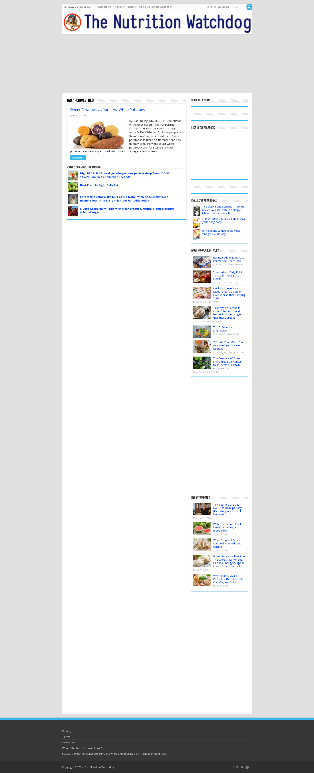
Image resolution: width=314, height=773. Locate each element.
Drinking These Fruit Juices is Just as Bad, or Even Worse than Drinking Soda (229, 293)
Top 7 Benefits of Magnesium (224, 328)
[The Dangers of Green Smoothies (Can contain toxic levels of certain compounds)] (202, 363)
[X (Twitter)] (237, 767)
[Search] (249, 7)
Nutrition (119, 6)
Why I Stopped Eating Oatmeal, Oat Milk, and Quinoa (227, 543)
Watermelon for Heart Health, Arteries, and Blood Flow (227, 527)
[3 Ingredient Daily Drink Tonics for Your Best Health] (202, 276)
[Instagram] (227, 7)
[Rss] (208, 7)
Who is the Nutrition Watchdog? (155, 6)
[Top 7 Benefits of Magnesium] (202, 332)
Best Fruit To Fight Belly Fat (99, 185)
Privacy (66, 731)
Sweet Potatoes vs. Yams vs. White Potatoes (107, 109)
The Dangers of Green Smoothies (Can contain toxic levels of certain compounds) (227, 363)
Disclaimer (68, 742)
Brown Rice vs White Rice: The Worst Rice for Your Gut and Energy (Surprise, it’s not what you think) (229, 561)
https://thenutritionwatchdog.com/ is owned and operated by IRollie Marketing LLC (114, 753)
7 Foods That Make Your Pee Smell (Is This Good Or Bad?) (228, 345)
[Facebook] (211, 7)
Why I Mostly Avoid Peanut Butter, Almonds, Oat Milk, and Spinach (228, 579)
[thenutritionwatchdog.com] (157, 22)
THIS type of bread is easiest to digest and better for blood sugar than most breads (227, 312)
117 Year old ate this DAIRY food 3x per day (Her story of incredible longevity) (227, 509)
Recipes (132, 6)
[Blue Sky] (223, 7)
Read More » (78, 157)
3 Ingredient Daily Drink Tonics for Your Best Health (227, 275)
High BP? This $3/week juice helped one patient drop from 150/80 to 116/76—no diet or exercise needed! (127, 175)
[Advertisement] (157, 64)
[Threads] (219, 7)
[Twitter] (214, 7)
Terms (66, 737)
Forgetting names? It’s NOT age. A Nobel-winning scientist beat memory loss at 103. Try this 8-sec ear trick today (124, 198)
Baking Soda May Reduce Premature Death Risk (228, 259)
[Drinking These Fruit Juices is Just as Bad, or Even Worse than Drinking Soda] (202, 293)
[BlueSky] (242, 767)
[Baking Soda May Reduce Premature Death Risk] (202, 262)
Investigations (104, 6)
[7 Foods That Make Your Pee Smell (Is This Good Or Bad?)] (202, 346)
